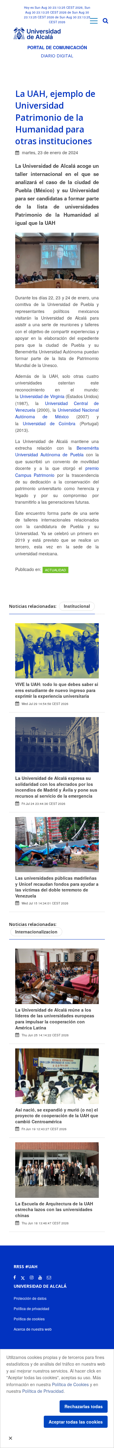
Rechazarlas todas (83, 1406)
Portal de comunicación (57, 47)
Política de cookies (29, 1318)
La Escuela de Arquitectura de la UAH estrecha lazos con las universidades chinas (54, 1209)
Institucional (77, 606)
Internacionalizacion (36, 932)
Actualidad (55, 569)
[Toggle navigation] (94, 21)
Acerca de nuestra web (33, 1329)
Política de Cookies (70, 1384)
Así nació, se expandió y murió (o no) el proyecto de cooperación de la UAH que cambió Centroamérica (56, 1115)
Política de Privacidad (43, 1391)
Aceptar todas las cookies (76, 1422)
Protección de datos (30, 1298)
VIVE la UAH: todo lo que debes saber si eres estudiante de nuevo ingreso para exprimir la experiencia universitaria (56, 690)
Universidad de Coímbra (49, 423)
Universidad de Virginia (42, 396)
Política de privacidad (31, 1308)
